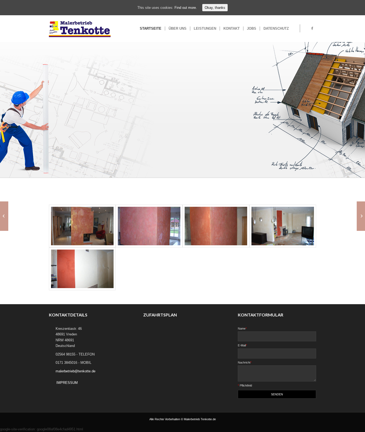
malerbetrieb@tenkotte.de (75, 371)
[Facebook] (312, 28)
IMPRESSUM (67, 383)
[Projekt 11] (4, 216)
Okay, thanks (215, 8)
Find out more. (185, 8)
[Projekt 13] (361, 216)
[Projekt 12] (82, 226)
